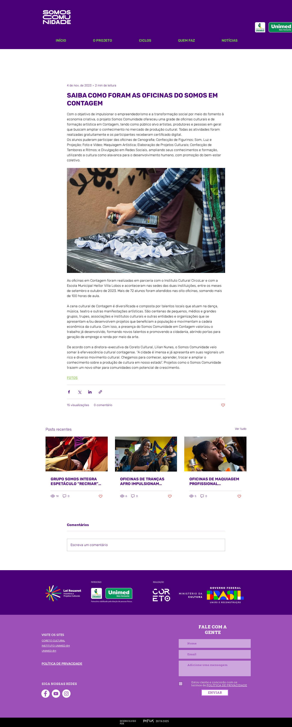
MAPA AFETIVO (80, 58)
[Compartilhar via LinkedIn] (90, 392)
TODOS (52, 58)
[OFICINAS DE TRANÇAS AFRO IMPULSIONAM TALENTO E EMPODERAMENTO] (146, 454)
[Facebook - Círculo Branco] (45, 693)
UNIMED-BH (49, 650)
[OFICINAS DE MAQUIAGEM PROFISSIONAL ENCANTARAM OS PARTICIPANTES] (215, 454)
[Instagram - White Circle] (66, 693)
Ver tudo (240, 429)
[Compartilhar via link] (100, 392)
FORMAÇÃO (142, 58)
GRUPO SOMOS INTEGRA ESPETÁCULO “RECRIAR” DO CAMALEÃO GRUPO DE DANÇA (75, 481)
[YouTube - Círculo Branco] (56, 693)
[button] (241, 57)
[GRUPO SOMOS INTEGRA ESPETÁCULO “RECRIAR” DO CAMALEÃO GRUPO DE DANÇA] (77, 454)
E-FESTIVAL (171, 58)
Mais (195, 58)
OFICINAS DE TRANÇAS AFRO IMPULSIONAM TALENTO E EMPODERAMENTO (142, 481)
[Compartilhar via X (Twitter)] (79, 392)
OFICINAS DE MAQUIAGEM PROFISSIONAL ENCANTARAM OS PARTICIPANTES (214, 481)
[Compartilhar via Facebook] (69, 392)
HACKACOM (113, 58)
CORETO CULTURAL (53, 640)
